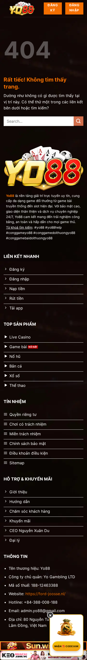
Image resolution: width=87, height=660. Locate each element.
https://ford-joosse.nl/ (45, 593)
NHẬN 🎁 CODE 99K (66, 646)
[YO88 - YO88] (22, 8)
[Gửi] (78, 121)
